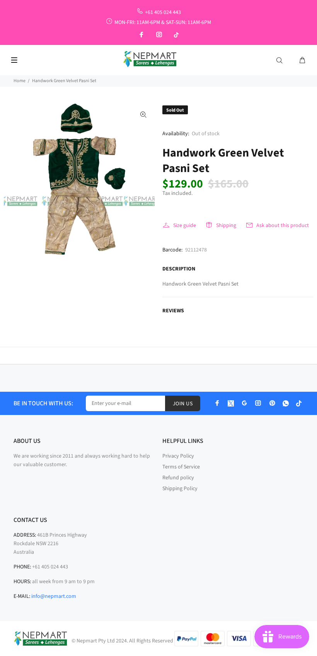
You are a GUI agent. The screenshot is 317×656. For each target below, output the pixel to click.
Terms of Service (181, 467)
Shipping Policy (180, 488)
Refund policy (178, 478)
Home (20, 80)
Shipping (226, 225)
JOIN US (183, 404)
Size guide (184, 225)
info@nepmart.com (53, 596)
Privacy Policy (178, 456)
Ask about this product (282, 225)
